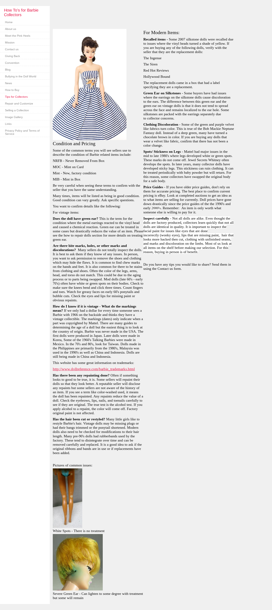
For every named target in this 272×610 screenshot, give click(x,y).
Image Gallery (14, 117)
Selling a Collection (17, 110)
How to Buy (12, 90)
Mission (10, 42)
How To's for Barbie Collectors (21, 12)
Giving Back (12, 56)
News (8, 83)
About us (10, 29)
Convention (12, 62)
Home (9, 22)
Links (8, 123)
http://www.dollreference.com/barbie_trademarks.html (94, 369)
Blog (8, 69)
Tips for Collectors (16, 96)
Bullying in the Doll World (20, 76)
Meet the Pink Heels (17, 35)
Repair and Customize (19, 103)
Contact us (12, 49)
